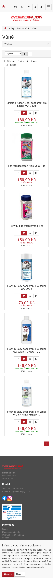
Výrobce (8, 43)
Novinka (12, 64)
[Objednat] (24, 113)
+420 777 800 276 (15, 488)
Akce (35, 61)
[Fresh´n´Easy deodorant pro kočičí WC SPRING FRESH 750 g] (26, 393)
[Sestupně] (29, 54)
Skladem (11, 61)
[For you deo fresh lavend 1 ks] (26, 207)
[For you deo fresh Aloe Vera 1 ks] (26, 147)
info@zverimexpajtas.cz (19, 491)
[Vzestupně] (24, 54)
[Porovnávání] (22, 7)
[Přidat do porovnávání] (36, 113)
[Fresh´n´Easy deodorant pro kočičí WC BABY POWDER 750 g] (26, 330)
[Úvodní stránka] (5, 28)
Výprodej (24, 61)
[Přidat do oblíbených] (30, 113)
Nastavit (19, 574)
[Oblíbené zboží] (28, 7)
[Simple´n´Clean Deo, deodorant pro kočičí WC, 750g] (26, 84)
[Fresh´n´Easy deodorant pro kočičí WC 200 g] (26, 267)
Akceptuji (8, 574)
